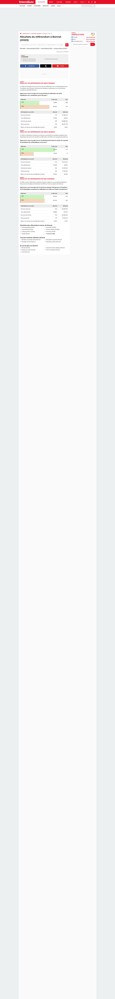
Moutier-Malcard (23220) (52, 229)
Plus (82, 2)
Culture (59, 2)
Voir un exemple (90, 37)
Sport (51, 2)
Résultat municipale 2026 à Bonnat (31, 239)
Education (46, 5)
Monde (53, 5)
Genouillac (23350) (51, 227)
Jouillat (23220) (25, 233)
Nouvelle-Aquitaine (36, 33)
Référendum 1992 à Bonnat (51, 59)
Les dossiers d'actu (77, 41)
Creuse (45, 33)
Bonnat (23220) (26, 247)
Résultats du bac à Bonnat (29, 241)
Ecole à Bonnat (26, 252)
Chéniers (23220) (50, 231)
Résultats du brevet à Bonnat (54, 239)
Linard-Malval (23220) (46, 48)
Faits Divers (37, 5)
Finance (68, 2)
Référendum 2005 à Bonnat (29, 59)
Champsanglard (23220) (32, 48)
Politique (22, 5)
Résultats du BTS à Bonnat (53, 241)
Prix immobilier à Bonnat (53, 250)
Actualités (41, 2)
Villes (58, 5)
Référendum (26, 33)
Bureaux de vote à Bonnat (28, 250)
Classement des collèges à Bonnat (55, 247)
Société (29, 5)
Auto (75, 2)
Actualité (75, 37)
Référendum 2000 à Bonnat (29, 60)
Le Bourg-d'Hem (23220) (60, 48)
